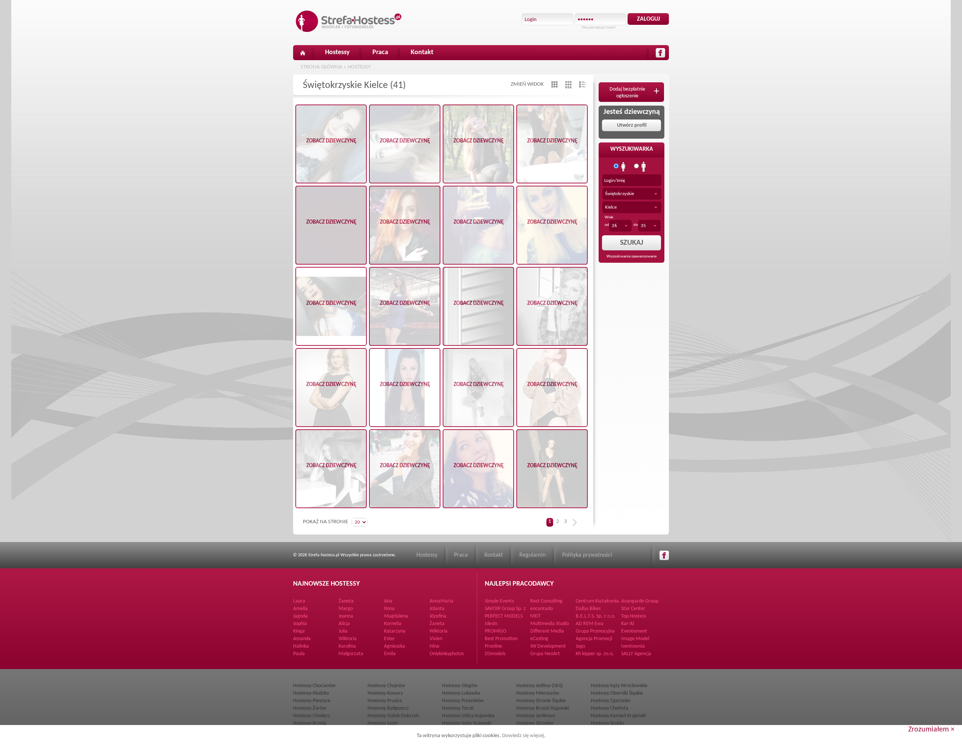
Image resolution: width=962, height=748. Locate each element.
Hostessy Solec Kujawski (467, 723)
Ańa (388, 601)
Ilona (389, 609)
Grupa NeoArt (545, 654)
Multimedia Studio (549, 624)
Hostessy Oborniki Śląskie (617, 693)
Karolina (347, 646)
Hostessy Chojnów (386, 686)
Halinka (301, 646)
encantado (541, 609)
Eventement (634, 631)
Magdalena (396, 616)
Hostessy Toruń (457, 708)
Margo (346, 609)
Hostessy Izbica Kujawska (468, 716)
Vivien (436, 639)
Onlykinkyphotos (447, 654)
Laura (299, 601)
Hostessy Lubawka (461, 693)
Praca (380, 52)
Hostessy (337, 52)
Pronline (493, 646)
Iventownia (633, 646)
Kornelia (392, 624)
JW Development (548, 646)
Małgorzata (351, 654)
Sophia (300, 624)
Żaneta (346, 601)
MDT (535, 616)
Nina (434, 646)
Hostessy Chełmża (609, 708)
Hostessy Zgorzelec (611, 701)
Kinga (299, 631)
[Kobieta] (623, 167)
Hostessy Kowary (385, 693)
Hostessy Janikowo (535, 716)
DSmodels (495, 654)
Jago (580, 646)
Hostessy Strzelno (534, 723)
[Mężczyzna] (644, 167)
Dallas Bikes (588, 609)
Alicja (344, 624)
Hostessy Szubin (607, 723)
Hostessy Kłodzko (311, 693)
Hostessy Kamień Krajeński (618, 716)
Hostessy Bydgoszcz (388, 708)
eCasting (539, 639)
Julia (343, 631)
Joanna (346, 616)
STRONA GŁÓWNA (321, 67)
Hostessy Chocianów (314, 686)
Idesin (491, 624)
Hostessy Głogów (460, 686)
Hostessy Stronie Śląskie (541, 701)
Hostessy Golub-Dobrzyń (393, 716)
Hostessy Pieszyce (311, 701)
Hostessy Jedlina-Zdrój (539, 686)
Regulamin (532, 555)
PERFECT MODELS (504, 616)
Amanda (302, 639)
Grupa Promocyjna (595, 631)
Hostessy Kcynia (309, 723)
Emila (390, 654)
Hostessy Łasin (383, 723)
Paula (299, 654)
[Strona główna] (302, 52)
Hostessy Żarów (309, 708)
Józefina (438, 616)
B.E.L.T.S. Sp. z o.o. (596, 616)
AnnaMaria (441, 601)
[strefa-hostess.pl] (348, 21)
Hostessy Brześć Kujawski (542, 708)
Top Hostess (633, 616)
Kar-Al (627, 624)
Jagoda (300, 616)
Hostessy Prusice (385, 701)
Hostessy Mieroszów (537, 693)
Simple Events (499, 601)
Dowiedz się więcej (523, 736)
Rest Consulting (546, 601)
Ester (389, 639)
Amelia (300, 609)
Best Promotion (501, 639)
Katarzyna (394, 631)
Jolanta (437, 609)
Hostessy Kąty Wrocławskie (619, 686)
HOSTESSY (359, 67)
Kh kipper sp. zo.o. (595, 654)
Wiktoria (439, 631)
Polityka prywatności (587, 555)
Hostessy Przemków (463, 701)
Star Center (633, 609)
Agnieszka (394, 646)
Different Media (547, 631)
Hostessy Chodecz (311, 716)
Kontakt (422, 52)
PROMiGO (495, 631)
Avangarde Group (639, 601)
